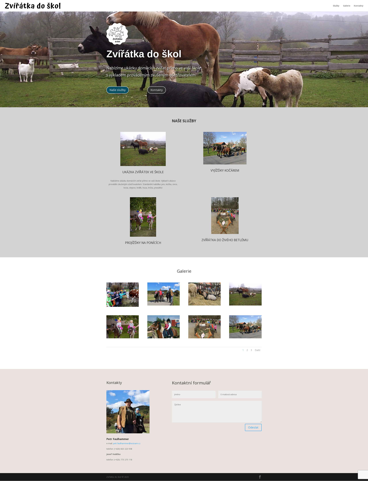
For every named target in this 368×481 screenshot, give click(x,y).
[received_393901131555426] (122, 337)
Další (257, 350)
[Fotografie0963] (163, 337)
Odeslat (253, 427)
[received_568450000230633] (245, 337)
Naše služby (118, 90)
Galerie (346, 6)
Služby (336, 6)
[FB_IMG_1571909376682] (204, 337)
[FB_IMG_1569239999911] (163, 304)
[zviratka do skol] (245, 304)
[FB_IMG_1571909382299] (204, 304)
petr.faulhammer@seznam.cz (126, 443)
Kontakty (358, 6)
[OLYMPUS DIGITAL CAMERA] (122, 306)
